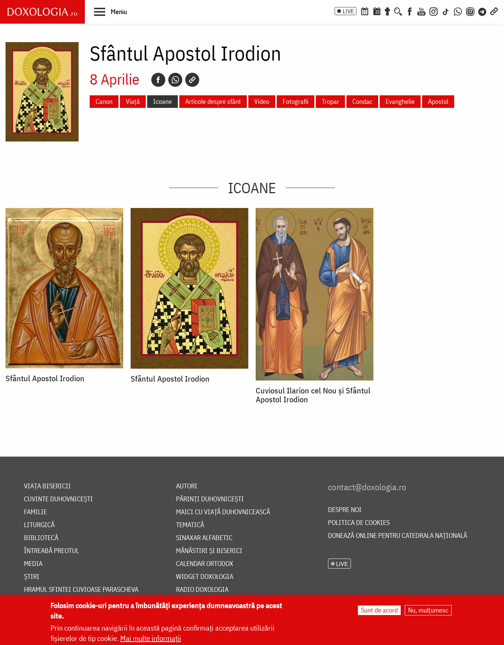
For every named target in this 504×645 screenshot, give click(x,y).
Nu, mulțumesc (428, 610)
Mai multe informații (150, 638)
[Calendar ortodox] (364, 11)
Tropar (330, 101)
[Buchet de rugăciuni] (387, 11)
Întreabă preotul (51, 551)
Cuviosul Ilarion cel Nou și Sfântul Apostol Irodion (313, 395)
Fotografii (295, 101)
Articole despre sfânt (213, 101)
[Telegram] (482, 11)
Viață (133, 101)
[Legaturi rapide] (494, 11)
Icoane (162, 101)
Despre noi (345, 510)
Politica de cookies (359, 523)
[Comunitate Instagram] (470, 11)
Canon (104, 101)
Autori (186, 486)
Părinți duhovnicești (210, 499)
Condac (362, 101)
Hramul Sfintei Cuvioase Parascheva (81, 590)
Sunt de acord (379, 610)
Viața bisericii (47, 486)
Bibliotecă (41, 538)
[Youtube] (421, 11)
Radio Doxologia (202, 590)
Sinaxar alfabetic (204, 538)
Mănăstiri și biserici (209, 551)
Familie (35, 512)
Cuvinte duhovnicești (58, 499)
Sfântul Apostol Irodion (45, 378)
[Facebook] (409, 11)
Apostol (438, 101)
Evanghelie (400, 101)
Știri (31, 577)
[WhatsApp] (458, 11)
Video (261, 101)
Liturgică (39, 525)
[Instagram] (433, 11)
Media (33, 564)
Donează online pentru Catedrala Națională (397, 536)
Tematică (190, 525)
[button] (110, 11)
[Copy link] (192, 80)
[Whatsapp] (175, 80)
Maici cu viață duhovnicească (223, 512)
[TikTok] (446, 11)
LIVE (348, 11)
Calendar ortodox (204, 564)
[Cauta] (398, 11)
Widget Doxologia (204, 577)
